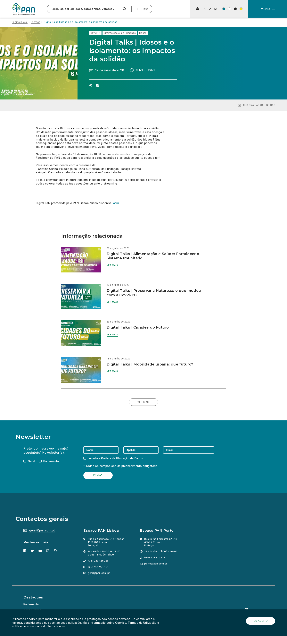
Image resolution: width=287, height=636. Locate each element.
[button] (267, 9)
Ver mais (112, 265)
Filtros (145, 9)
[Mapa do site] (197, 8)
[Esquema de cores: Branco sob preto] (235, 8)
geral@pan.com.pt (42, 530)
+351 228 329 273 (154, 557)
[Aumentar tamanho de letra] (215, 9)
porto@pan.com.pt (155, 563)
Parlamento (31, 604)
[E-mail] (188, 450)
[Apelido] (143, 450)
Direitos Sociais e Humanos (120, 33)
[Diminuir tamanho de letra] (205, 9)
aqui (62, 626)
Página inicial (20, 22)
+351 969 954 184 (98, 566)
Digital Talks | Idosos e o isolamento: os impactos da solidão (80, 22)
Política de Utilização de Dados (122, 458)
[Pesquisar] (124, 9)
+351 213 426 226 (98, 560)
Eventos (35, 22)
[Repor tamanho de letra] (210, 9)
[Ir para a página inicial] (23, 8)
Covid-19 (95, 33)
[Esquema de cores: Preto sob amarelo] (241, 8)
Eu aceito (261, 621)
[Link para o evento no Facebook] (97, 85)
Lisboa (143, 33)
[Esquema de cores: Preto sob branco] (229, 8)
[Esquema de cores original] (223, 8)
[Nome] (103, 450)
